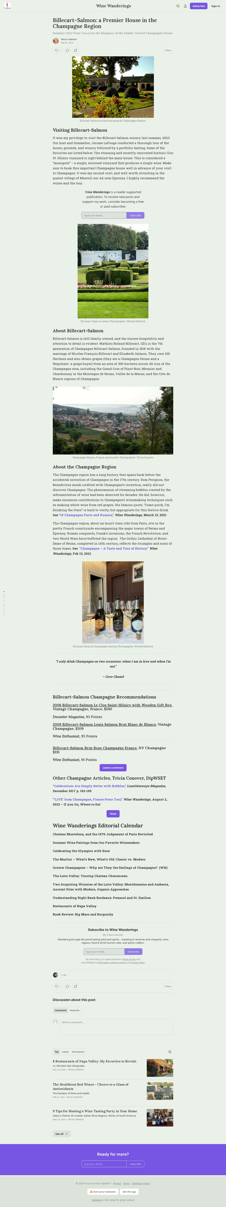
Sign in (215, 6)
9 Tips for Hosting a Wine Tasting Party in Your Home (95, 1111)
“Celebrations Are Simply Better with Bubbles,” (89, 786)
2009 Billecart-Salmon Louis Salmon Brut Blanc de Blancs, (105, 724)
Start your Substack (104, 1191)
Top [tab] (57, 1051)
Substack (97, 1200)
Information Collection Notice (112, 962)
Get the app (129, 1191)
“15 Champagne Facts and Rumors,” (86, 515)
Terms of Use (129, 959)
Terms (126, 1183)
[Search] (178, 6)
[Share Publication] (185, 6)
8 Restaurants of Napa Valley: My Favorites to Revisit (94, 1061)
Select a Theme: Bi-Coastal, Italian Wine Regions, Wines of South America (94, 1115)
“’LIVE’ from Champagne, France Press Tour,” (88, 799)
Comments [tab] (61, 1010)
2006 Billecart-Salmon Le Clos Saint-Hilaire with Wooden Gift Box (112, 705)
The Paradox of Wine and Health (71, 1093)
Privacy (117, 1183)
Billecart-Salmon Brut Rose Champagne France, (95, 748)
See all (59, 1133)
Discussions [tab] (78, 1051)
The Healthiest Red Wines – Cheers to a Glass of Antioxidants (90, 1086)
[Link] (48, 130)
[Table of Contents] (3, 603)
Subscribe (199, 6)
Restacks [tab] (74, 1010)
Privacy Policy (138, 962)
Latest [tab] (65, 1051)
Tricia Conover (69, 39)
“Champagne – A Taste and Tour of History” (114, 548)
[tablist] (67, 1010)
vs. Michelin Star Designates (69, 1065)
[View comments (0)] (67, 50)
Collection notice (141, 1183)
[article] (113, 1068)
